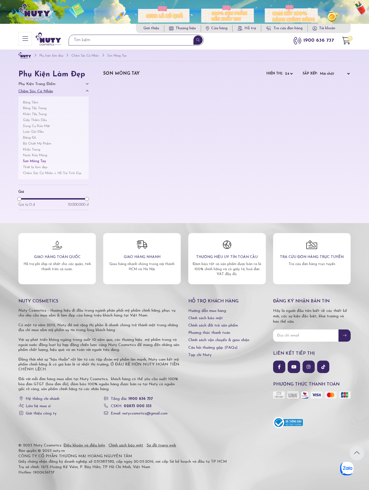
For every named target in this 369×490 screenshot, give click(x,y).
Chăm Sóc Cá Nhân (35, 91)
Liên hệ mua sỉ (38, 406)
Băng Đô (29, 137)
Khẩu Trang (31, 149)
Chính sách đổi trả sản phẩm (213, 326)
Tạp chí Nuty (200, 355)
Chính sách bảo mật (205, 318)
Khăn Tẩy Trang (35, 114)
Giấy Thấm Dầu (35, 120)
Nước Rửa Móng (35, 155)
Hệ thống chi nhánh (42, 399)
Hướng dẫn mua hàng (207, 311)
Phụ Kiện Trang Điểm (36, 84)
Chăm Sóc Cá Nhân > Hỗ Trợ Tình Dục (52, 173)
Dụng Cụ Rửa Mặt (36, 126)
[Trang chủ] (24, 56)
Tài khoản (327, 28)
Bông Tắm (30, 102)
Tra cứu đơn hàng (288, 28)
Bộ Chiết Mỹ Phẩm (37, 143)
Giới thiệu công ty (41, 413)
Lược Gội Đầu (33, 131)
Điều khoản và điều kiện (84, 445)
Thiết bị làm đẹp (35, 167)
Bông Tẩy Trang (34, 108)
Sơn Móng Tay (34, 161)
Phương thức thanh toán (209, 333)
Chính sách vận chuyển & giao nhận (218, 340)
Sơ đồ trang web (161, 445)
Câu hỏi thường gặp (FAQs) (212, 348)
